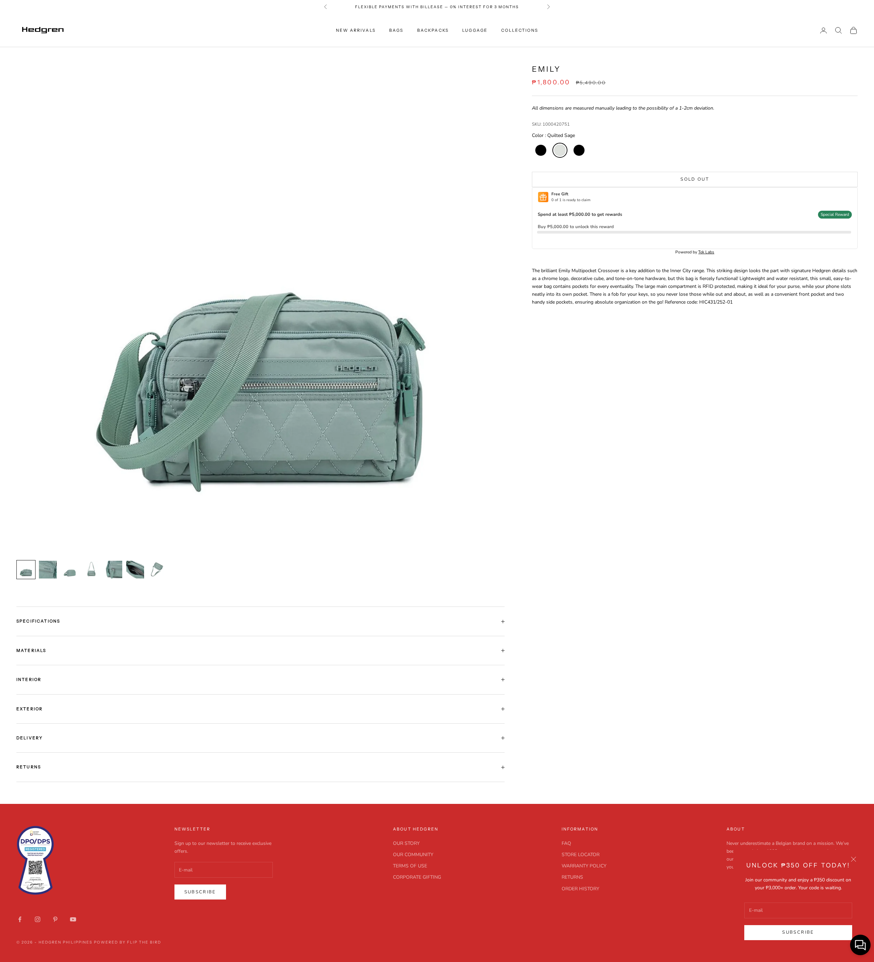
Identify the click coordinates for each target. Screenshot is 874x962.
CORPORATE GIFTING (417, 877)
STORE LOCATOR (581, 854)
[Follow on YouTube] (73, 919)
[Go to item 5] (113, 569)
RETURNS (572, 877)
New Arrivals (356, 30)
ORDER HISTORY (580, 889)
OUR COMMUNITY (413, 854)
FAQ (566, 843)
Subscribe (798, 932)
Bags (396, 30)
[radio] (540, 150)
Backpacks (433, 30)
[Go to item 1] (26, 569)
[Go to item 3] (69, 569)
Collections (519, 30)
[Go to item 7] (157, 569)
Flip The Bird (144, 942)
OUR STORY (406, 843)
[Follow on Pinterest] (55, 919)
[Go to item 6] (135, 569)
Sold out (694, 179)
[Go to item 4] (91, 569)
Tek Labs (706, 252)
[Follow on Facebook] (19, 919)
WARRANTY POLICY (584, 866)
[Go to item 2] (47, 569)
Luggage (475, 30)
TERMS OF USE (410, 866)
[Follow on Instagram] (37, 919)
